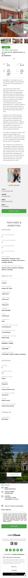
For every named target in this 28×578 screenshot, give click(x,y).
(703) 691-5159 (6, 196)
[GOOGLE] (17, 550)
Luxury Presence (18, 554)
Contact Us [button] (14, 474)
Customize (14, 570)
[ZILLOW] (21, 550)
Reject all (14, 566)
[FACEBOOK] (6, 550)
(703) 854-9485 (9, 493)
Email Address (6, 509)
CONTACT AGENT (14, 211)
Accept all (14, 574)
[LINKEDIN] (14, 550)
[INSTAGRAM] (10, 550)
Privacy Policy (7, 521)
